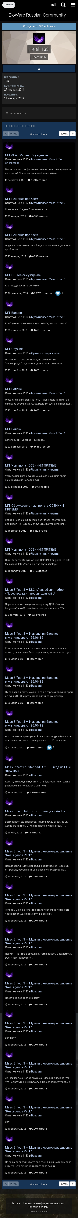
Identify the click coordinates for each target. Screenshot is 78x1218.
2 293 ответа (39, 876)
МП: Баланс (13, 313)
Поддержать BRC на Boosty (39, 26)
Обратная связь (38, 1206)
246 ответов (41, 486)
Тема (15, 1203)
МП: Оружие (14, 349)
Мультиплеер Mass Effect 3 (48, 202)
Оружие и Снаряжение (45, 353)
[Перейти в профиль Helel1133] (9, 146)
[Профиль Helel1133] (39, 68)
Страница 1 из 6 (39, 134)
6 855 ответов (40, 216)
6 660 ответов (38, 180)
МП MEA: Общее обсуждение (26, 155)
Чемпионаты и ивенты (45, 469)
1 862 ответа (39, 530)
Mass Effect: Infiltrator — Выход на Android (36, 811)
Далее (64, 134)
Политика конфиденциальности (43, 1203)
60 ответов (36, 658)
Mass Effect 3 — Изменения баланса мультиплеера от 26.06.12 (31, 635)
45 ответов (34, 832)
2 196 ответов (37, 792)
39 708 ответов (43, 293)
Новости (36, 597)
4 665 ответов (41, 330)
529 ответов (38, 614)
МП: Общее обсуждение (23, 275)
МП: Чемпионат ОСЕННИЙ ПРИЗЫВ (31, 465)
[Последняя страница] (73, 133)
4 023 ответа (40, 370)
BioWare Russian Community (37, 15)
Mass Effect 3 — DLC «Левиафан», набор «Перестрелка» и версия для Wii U (34, 591)
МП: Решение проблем (21, 199)
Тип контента (16, 113)
